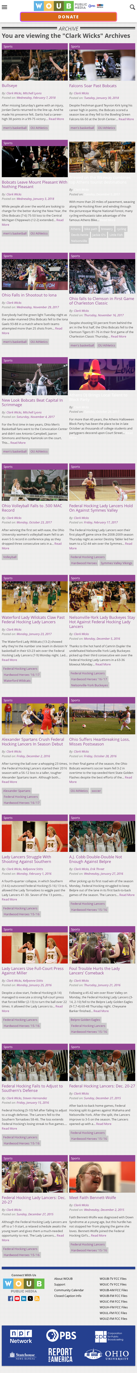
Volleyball (9, 557)
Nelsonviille (79, 241)
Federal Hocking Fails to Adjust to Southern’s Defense (32, 1088)
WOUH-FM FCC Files (114, 1307)
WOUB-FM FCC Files (113, 1296)
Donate (68, 17)
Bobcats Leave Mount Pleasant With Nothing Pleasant (34, 184)
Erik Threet (97, 869)
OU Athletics (39, 128)
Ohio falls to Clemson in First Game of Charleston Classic (101, 300)
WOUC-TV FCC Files (113, 1284)
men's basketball (15, 128)
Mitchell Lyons (32, 93)
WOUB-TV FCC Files (113, 1279)
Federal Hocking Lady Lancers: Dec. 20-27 (34, 1199)
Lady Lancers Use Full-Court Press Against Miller (33, 970)
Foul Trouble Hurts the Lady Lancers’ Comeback (94, 970)
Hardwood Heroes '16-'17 (22, 675)
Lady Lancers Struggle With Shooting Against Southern (26, 859)
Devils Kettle (79, 235)
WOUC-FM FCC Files (113, 1301)
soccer (96, 791)
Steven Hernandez (35, 1098)
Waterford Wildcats (17, 680)
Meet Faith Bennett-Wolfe (92, 1197)
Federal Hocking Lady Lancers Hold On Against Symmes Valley (101, 508)
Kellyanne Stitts (33, 869)
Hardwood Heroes (84, 563)
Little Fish (116, 235)
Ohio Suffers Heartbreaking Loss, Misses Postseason (99, 741)
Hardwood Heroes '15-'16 (22, 914)
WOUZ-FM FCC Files (113, 1319)
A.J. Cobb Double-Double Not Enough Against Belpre (95, 859)
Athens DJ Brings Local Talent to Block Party (98, 397)
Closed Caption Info (67, 1296)
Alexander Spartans (16, 791)
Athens (75, 229)
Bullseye (9, 85)
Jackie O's (99, 235)
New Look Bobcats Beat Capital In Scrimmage (32, 402)
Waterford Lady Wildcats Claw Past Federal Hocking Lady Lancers (33, 619)
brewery (107, 229)
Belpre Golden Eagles (85, 1020)
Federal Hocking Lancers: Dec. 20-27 (102, 1086)
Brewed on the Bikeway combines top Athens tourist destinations (100, 179)
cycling (121, 229)
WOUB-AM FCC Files (114, 1290)
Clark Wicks (13, 93)
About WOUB (63, 1279)
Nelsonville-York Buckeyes (89, 685)
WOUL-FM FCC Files (113, 1313)
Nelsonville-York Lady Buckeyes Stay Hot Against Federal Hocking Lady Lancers (102, 622)
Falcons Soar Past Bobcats (93, 85)
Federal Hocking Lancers (88, 557)
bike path (90, 229)
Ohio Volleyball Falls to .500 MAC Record (32, 508)
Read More (56, 119)
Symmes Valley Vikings (116, 563)
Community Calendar (69, 1290)
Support (59, 1284)
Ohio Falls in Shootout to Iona (29, 295)
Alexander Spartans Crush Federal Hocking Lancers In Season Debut (33, 741)
